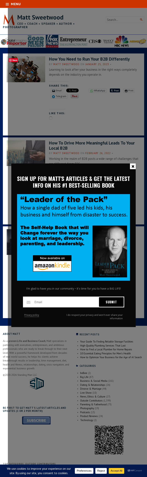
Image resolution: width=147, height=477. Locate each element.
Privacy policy (31, 315)
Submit (111, 302)
